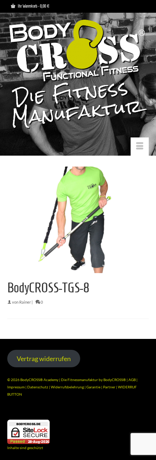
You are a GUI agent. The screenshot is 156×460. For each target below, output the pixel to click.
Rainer (25, 302)
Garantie (93, 387)
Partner (109, 387)
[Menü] (140, 146)
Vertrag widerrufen (44, 359)
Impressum (16, 387)
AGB (132, 379)
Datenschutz (38, 387)
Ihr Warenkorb (33, 6)
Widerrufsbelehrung (68, 387)
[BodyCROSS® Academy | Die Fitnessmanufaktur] (78, 74)
